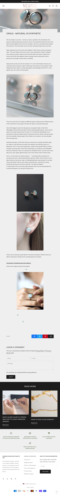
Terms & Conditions (29, 468)
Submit (11, 377)
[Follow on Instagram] (11, 479)
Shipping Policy (28, 462)
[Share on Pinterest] (45, 336)
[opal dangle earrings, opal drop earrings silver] (30, 322)
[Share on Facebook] (34, 336)
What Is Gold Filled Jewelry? (42, 419)
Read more (5, 425)
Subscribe (45, 471)
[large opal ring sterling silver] (30, 291)
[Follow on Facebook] (3, 479)
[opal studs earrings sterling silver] (30, 269)
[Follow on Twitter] (7, 479)
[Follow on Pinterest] (15, 479)
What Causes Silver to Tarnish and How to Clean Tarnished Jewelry (14, 419)
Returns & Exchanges (30, 465)
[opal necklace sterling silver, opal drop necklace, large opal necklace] (30, 315)
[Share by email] (51, 336)
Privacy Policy (40, 351)
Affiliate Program (29, 474)
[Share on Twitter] (40, 336)
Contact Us (27, 459)
